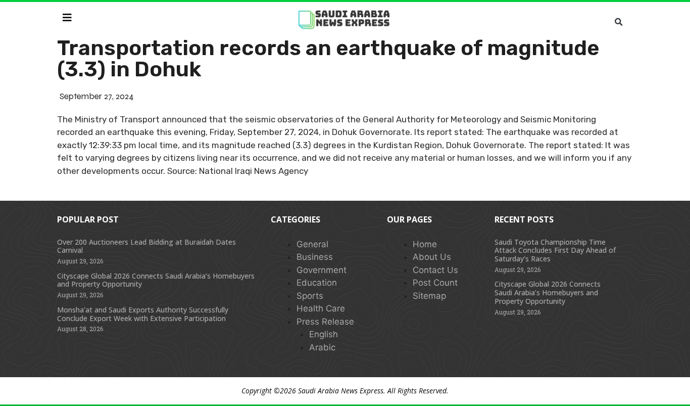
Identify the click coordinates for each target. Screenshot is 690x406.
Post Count (435, 283)
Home (425, 244)
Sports (310, 296)
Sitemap (429, 296)
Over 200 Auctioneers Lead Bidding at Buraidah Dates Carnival (146, 246)
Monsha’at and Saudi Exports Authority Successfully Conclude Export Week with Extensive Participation (142, 314)
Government (322, 270)
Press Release (325, 322)
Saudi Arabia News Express (340, 390)
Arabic (322, 347)
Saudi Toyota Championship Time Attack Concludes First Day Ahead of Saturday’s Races (555, 250)
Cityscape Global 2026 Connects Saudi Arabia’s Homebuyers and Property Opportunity (156, 280)
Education (317, 283)
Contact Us (435, 270)
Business (315, 257)
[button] (618, 22)
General (312, 244)
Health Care (321, 308)
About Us (432, 257)
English (323, 334)
